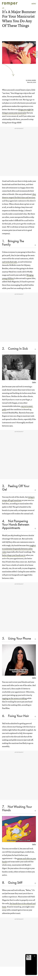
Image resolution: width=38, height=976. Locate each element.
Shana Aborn (31, 80)
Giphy (34, 382)
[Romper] (9, 3)
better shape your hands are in (13, 555)
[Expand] (27, 956)
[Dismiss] (34, 956)
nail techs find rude (9, 262)
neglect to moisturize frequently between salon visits (19, 548)
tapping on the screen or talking (14, 698)
